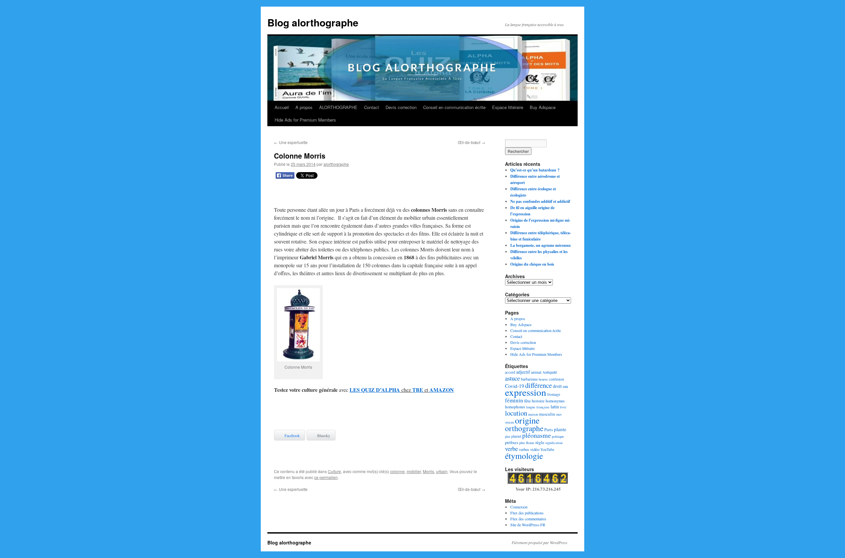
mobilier (414, 471)
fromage (553, 394)
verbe (511, 449)
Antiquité (549, 372)
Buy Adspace (543, 107)
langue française (538, 407)
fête (527, 401)
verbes (524, 449)
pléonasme (536, 435)
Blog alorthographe (312, 22)
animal (536, 372)
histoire (538, 401)
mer (559, 414)
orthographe (524, 428)
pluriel (516, 436)
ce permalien (326, 477)
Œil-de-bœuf (471, 142)
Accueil (282, 107)
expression (525, 392)
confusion (556, 379)
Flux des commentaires (528, 518)
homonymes (555, 400)
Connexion (518, 506)
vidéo (534, 449)
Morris (428, 471)
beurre (543, 379)
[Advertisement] (379, 194)
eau (565, 386)
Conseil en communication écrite (454, 107)
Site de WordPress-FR (527, 524)
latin (555, 406)
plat (507, 436)
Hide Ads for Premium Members (305, 120)
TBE (417, 389)
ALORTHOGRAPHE (338, 107)
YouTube (547, 449)
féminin (514, 400)
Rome (530, 442)
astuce (512, 378)
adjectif (523, 372)
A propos (304, 107)
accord (510, 372)
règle (539, 442)
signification (553, 442)
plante (560, 429)
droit (557, 386)
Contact (371, 107)
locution (516, 413)
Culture (334, 471)
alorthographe (336, 164)
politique (558, 436)
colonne (397, 471)
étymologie (524, 455)
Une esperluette (291, 142)
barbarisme (529, 379)
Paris (548, 429)
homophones (515, 406)
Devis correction (401, 107)
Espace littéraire (507, 107)
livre (563, 407)
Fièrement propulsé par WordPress (539, 542)
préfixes (511, 442)
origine (527, 420)
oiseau (509, 422)
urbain (442, 471)
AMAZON (441, 389)
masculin (547, 414)
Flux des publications (527, 512)
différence (538, 385)
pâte (522, 442)
